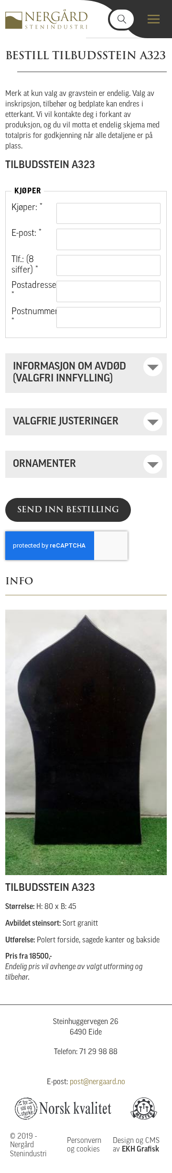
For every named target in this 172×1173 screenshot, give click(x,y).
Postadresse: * (30, 291)
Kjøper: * (27, 207)
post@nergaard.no (97, 1082)
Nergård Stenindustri (46, 19)
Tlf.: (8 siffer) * (24, 265)
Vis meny (153, 19)
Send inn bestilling (68, 509)
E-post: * (26, 233)
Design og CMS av (136, 1145)
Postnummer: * (30, 317)
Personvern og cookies (84, 1145)
